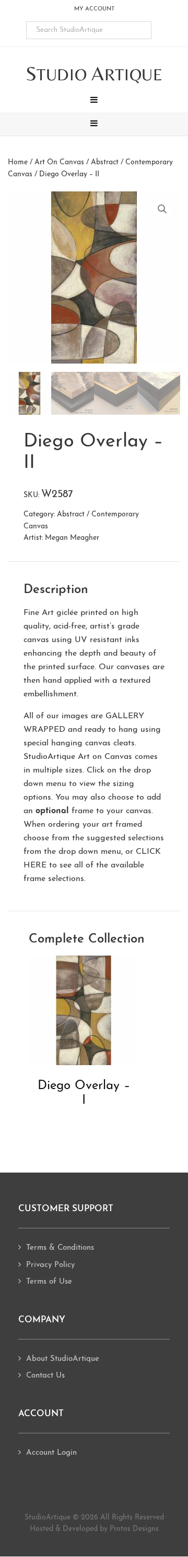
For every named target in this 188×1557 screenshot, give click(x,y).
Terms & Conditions (60, 1248)
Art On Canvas (59, 162)
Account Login (51, 1453)
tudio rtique (94, 74)
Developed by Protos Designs (111, 1529)
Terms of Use (49, 1282)
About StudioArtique (62, 1359)
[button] (94, 101)
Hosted (41, 1529)
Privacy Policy (50, 1265)
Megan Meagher (72, 538)
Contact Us (45, 1376)
